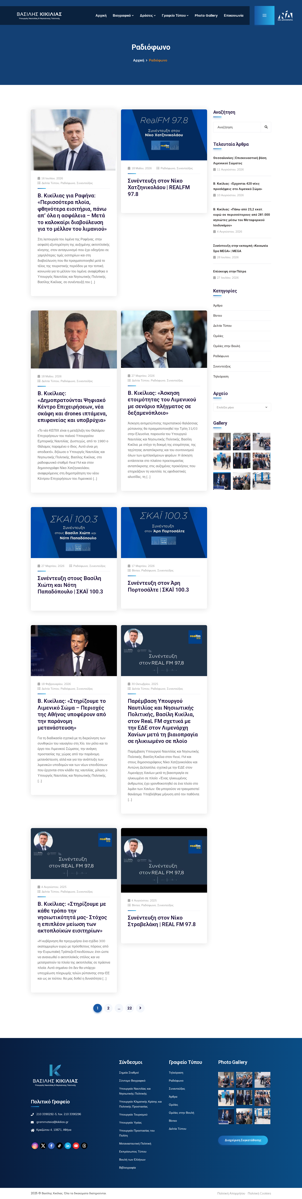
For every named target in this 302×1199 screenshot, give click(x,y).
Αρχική (101, 15)
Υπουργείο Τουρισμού (133, 1114)
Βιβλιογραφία (127, 1167)
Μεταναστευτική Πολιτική (135, 1143)
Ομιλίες (218, 336)
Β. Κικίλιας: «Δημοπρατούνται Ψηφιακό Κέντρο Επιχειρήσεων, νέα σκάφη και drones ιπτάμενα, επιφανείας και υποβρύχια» (72, 406)
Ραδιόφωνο (68, 183)
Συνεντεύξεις (85, 183)
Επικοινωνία (233, 15)
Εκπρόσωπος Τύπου (132, 1151)
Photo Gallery (206, 15)
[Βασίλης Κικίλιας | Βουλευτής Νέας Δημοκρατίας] (39, 15)
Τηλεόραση (220, 376)
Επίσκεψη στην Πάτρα (229, 271)
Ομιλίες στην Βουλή (226, 346)
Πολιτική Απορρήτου (231, 1193)
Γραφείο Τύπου (174, 15)
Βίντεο (136, 570)
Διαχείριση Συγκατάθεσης (243, 1140)
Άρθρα (217, 305)
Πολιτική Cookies (259, 1193)
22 (129, 1008)
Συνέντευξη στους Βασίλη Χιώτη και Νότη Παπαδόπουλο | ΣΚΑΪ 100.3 (70, 585)
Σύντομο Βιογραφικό (132, 1080)
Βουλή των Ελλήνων (132, 1159)
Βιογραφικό (122, 15)
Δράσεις (146, 15)
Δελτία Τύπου (50, 183)
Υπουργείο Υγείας (130, 1122)
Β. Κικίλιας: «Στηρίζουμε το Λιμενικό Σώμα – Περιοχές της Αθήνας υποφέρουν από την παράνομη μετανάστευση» (72, 714)
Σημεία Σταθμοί (129, 1072)
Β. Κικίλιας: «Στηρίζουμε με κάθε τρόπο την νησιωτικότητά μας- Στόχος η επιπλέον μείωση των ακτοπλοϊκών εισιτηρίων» (72, 917)
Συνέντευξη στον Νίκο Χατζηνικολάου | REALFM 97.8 (159, 187)
